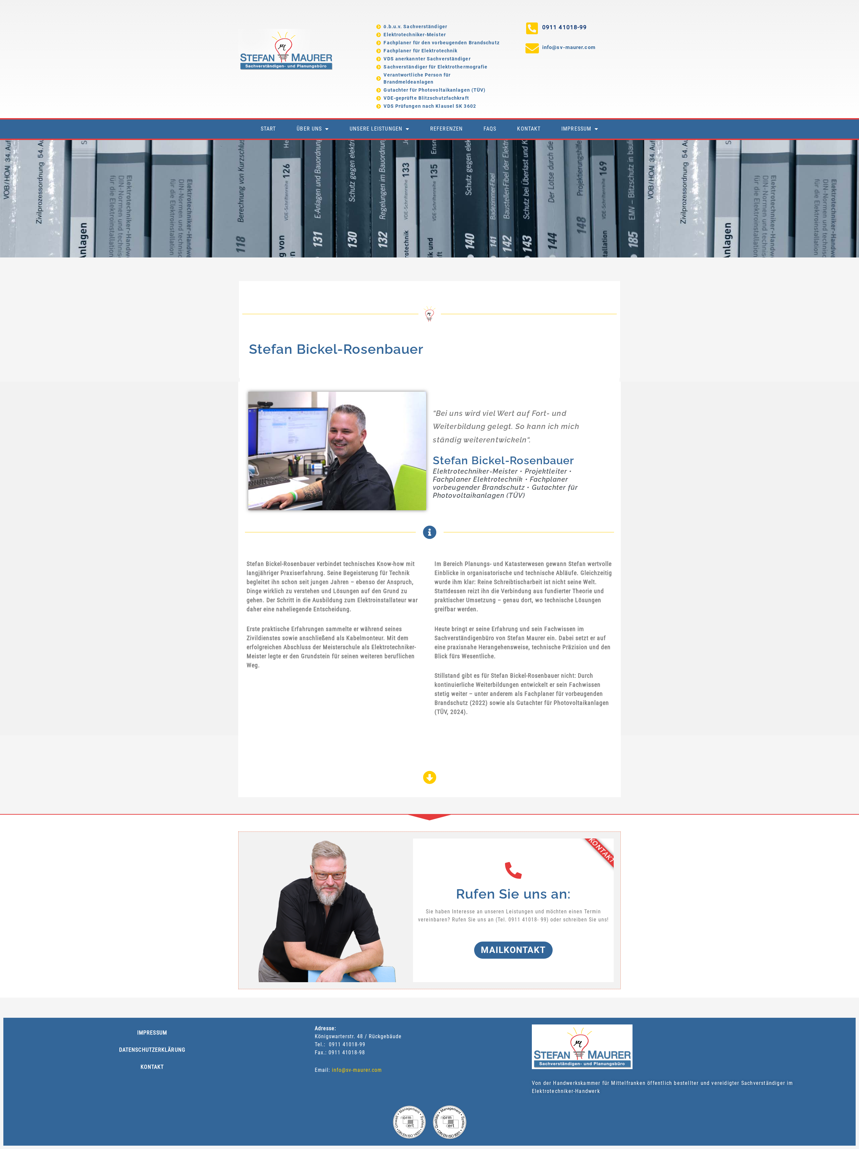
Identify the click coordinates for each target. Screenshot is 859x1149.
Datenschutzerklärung (152, 1050)
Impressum (576, 129)
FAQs (490, 129)
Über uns (309, 129)
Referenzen (446, 129)
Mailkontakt (513, 950)
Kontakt (529, 129)
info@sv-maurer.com (569, 47)
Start (268, 129)
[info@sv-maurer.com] (532, 48)
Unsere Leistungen (376, 129)
